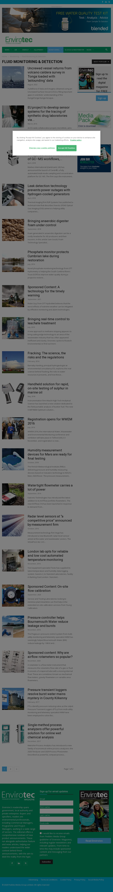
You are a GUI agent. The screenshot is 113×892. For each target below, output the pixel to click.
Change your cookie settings (42, 148)
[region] (56, 143)
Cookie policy (76, 140)
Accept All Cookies (66, 148)
